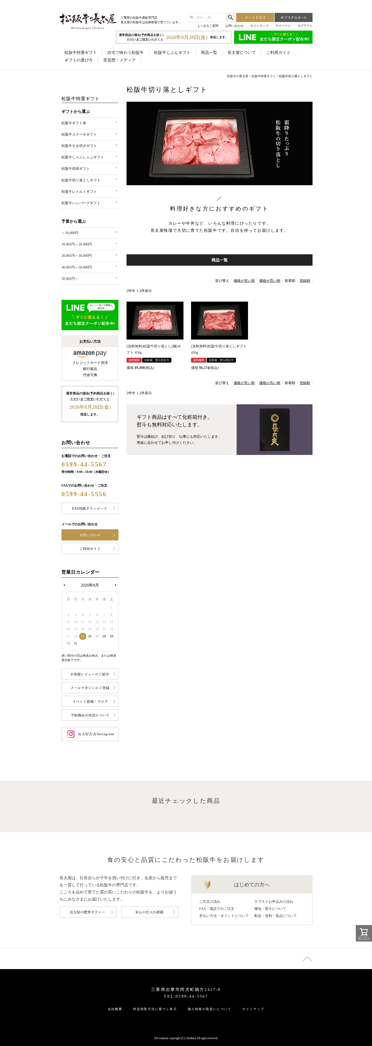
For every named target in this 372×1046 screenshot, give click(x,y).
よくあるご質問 (207, 26)
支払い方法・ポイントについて (224, 916)
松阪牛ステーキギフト (79, 134)
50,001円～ (69, 279)
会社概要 (115, 1009)
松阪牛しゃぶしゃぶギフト (82, 157)
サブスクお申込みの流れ (273, 902)
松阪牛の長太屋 (237, 76)
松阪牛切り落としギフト (80, 180)
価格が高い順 (269, 281)
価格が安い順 (244, 281)
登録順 (305, 281)
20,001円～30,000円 (76, 256)
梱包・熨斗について (270, 909)
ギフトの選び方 (79, 60)
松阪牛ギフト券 (73, 123)
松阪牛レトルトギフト (79, 192)
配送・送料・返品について (275, 916)
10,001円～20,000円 (76, 244)
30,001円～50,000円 (76, 267)
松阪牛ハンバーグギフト (80, 203)
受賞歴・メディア (119, 60)
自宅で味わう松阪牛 (125, 52)
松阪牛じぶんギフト (172, 52)
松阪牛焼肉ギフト (75, 169)
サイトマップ (259, 26)
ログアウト (305, 26)
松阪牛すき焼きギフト (79, 146)
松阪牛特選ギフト (81, 52)
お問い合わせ (234, 26)
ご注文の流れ (209, 902)
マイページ (283, 26)
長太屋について (242, 52)
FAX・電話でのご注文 (216, 909)
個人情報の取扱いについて (210, 1009)
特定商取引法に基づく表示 (155, 1009)
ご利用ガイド (278, 52)
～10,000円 (69, 233)
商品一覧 (209, 52)
